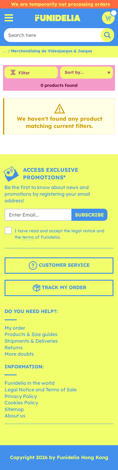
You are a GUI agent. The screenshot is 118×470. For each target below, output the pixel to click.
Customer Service (63, 265)
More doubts (19, 354)
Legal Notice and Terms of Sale (41, 390)
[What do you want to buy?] (9, 18)
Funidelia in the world (29, 383)
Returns (14, 347)
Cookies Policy (21, 403)
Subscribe (89, 215)
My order (15, 328)
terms (28, 237)
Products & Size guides (31, 334)
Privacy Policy (21, 396)
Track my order (63, 287)
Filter (24, 73)
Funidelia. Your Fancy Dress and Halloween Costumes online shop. (57, 18)
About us (15, 416)
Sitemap (14, 409)
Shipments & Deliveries (31, 341)
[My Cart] (108, 17)
